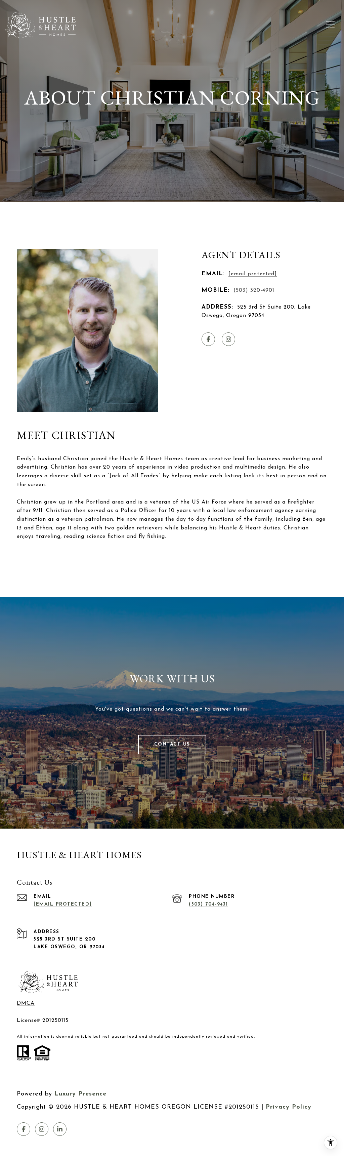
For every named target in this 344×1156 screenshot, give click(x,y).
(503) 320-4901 (253, 290)
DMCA (26, 1003)
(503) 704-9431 (208, 904)
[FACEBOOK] (208, 339)
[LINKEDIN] (60, 1129)
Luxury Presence (80, 1094)
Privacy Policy (288, 1107)
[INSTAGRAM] (228, 339)
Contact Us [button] (172, 744)
